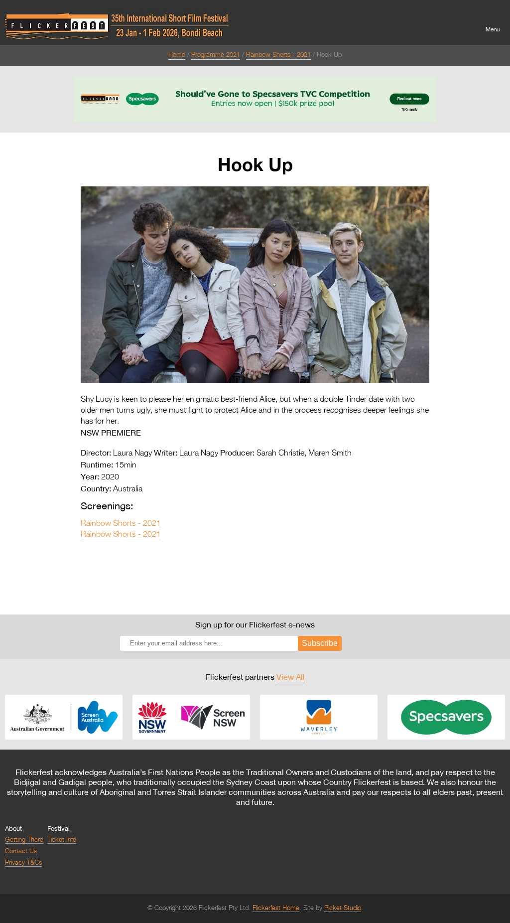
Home (176, 55)
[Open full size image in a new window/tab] (255, 381)
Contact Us (21, 851)
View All (290, 677)
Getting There (24, 840)
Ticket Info (61, 840)
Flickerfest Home (276, 908)
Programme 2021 (215, 55)
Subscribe (320, 643)
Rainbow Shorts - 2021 (278, 55)
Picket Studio (342, 908)
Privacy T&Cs (23, 863)
